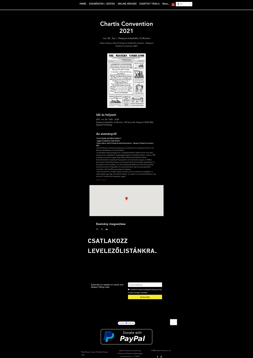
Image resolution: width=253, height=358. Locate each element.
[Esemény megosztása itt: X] (102, 229)
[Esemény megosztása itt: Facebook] (97, 229)
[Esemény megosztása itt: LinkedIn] (107, 229)
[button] (149, 4)
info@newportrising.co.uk (161, 350)
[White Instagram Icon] (161, 357)
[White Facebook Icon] (157, 357)
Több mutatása (101, 180)
